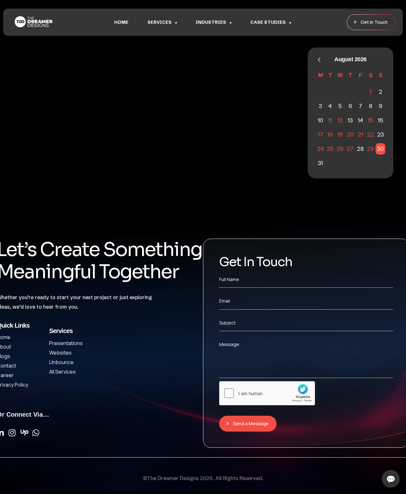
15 (370, 120)
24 (320, 148)
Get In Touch (374, 22)
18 (330, 134)
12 (340, 120)
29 (370, 148)
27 (350, 148)
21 (360, 134)
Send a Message (251, 423)
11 (330, 120)
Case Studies (268, 22)
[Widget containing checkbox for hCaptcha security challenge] (267, 393)
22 (370, 134)
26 (340, 148)
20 (350, 134)
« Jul (319, 59)
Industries (211, 22)
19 (340, 134)
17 (320, 134)
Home (121, 22)
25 (330, 148)
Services (159, 22)
